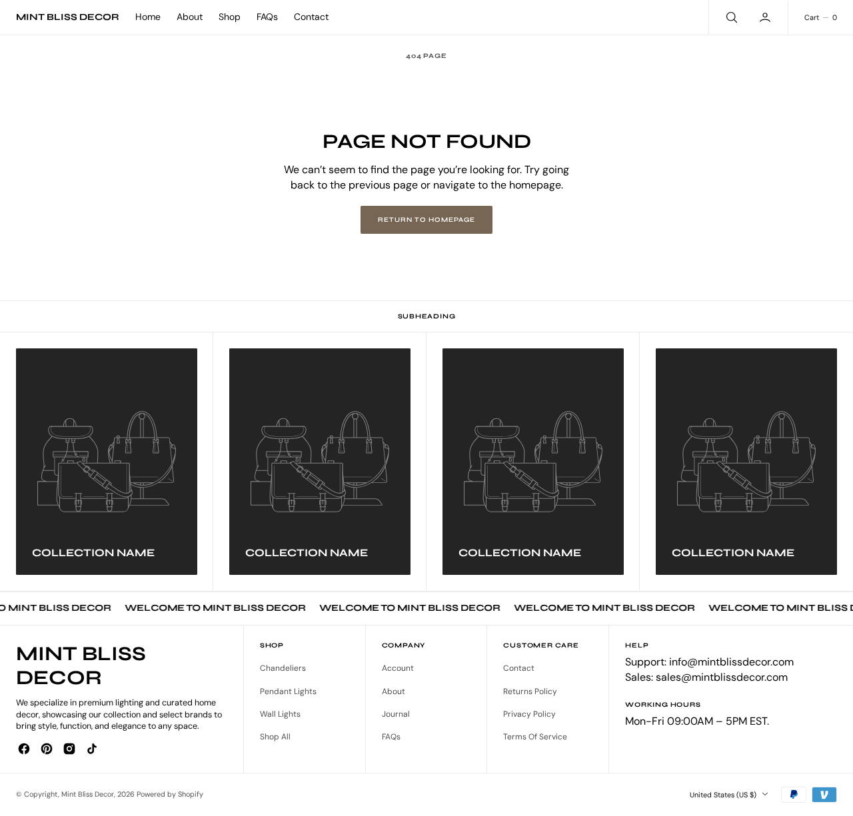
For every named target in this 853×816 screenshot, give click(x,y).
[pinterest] (47, 749)
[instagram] (69, 749)
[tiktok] (92, 749)
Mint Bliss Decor (87, 794)
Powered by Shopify (170, 794)
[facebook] (24, 749)
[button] (766, 17)
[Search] (730, 17)
